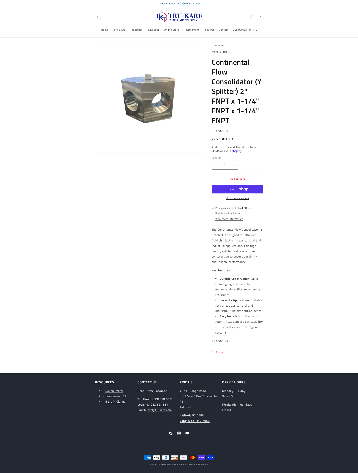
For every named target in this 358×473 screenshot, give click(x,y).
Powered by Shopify (198, 464)
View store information (229, 219)
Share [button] (219, 352)
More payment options (237, 198)
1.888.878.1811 (162, 399)
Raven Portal (114, 391)
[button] (99, 17)
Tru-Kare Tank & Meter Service (173, 464)
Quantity (216, 158)
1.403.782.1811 (157, 404)
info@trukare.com (159, 410)
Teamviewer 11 (115, 396)
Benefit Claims (115, 401)
